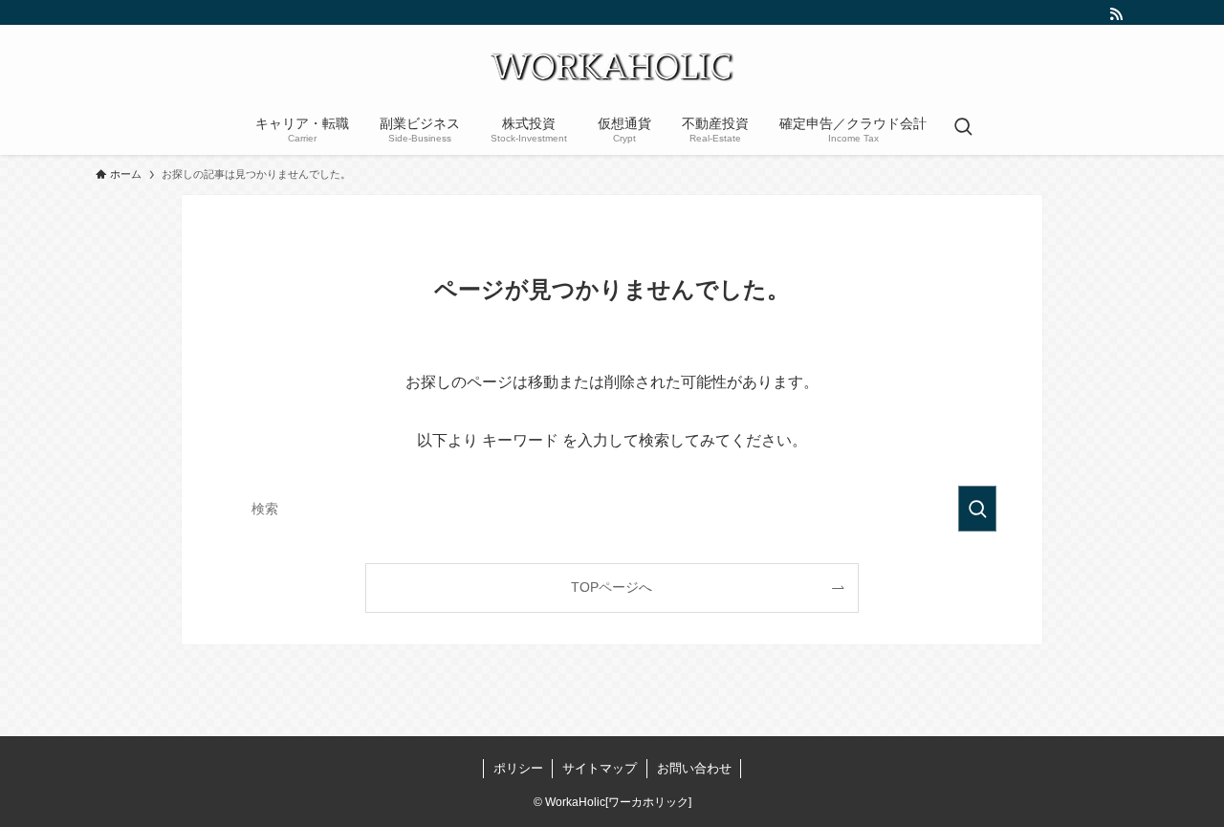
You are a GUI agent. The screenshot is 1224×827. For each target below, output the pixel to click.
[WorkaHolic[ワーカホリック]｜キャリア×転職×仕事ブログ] (612, 67)
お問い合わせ (694, 768)
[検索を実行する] (977, 509)
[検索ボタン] (963, 128)
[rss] (1116, 14)
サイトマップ (599, 768)
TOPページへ (611, 587)
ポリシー (518, 768)
